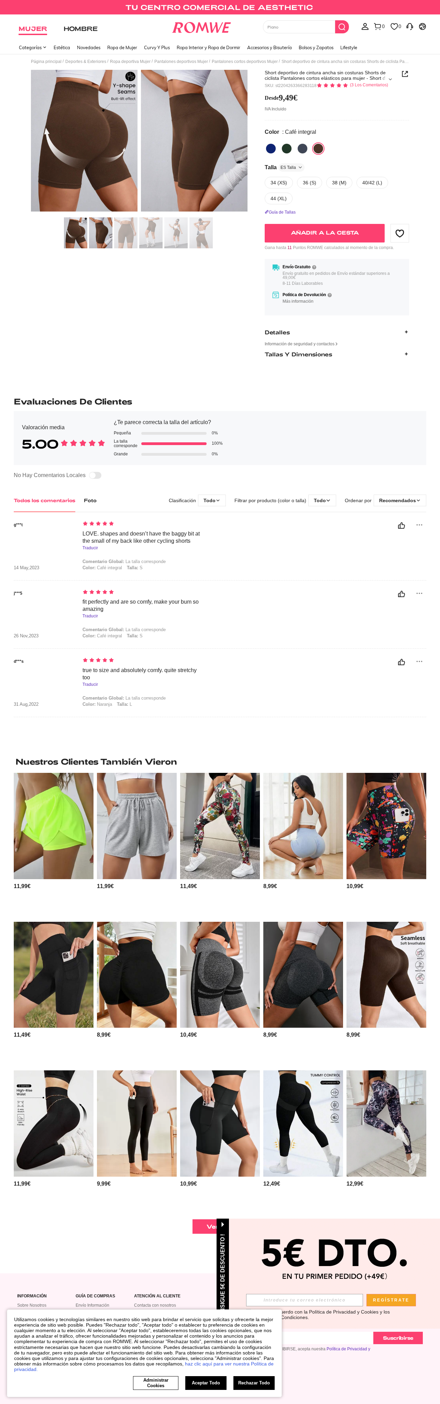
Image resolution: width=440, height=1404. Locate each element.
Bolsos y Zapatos (316, 47)
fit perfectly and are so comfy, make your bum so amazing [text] (140, 605)
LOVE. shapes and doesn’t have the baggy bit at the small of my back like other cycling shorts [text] (141, 537)
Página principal (46, 61)
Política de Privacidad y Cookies (343, 1312)
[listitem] (54, 844)
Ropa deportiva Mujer (130, 61)
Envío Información (92, 1305)
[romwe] (201, 26)
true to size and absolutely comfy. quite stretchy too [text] (139, 673)
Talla (280, 167)
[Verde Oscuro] (286, 148)
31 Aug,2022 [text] (26, 704)
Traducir (90, 548)
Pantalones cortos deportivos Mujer (245, 61)
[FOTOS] (139, 142)
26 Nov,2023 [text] (26, 636)
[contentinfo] (22, 886)
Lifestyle (348, 47)
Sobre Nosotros (31, 1305)
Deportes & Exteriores (85, 61)
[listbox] (365, 26)
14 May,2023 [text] (26, 567)
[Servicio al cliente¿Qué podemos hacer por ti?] (410, 26)
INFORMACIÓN (32, 1296)
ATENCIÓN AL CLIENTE (157, 1296)
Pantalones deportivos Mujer (181, 61)
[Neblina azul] (302, 148)
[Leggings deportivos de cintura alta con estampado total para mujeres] (220, 826)
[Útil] (401, 525)
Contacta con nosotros (155, 1305)
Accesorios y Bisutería (269, 47)
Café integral (102, 567)
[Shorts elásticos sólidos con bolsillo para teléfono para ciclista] (54, 975)
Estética (62, 47)
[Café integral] (318, 148)
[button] (399, 233)
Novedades (88, 47)
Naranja (97, 704)
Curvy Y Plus (157, 47)
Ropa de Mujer (122, 47)
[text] (141, 524)
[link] (220, 8)
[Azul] (271, 148)
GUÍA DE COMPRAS (95, 1296)
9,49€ (281, 97)
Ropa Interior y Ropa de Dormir (208, 47)
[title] (220, 761)
